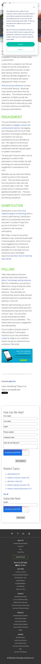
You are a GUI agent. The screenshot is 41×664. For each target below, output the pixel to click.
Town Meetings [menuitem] (20, 586)
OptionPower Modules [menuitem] (20, 621)
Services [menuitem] (20, 594)
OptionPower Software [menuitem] (20, 618)
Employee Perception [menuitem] (20, 583)
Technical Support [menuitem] (20, 637)
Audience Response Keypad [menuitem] (20, 624)
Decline (20, 49)
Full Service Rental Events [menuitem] (20, 596)
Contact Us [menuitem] (20, 546)
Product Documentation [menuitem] (20, 640)
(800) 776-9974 (21, 565)
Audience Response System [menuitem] (20, 543)
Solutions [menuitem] (20, 569)
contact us (5, 338)
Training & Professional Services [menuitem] (20, 608)
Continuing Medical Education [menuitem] (20, 575)
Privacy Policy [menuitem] (20, 552)
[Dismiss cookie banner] (34, 7)
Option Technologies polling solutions (16, 280)
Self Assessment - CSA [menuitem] (20, 577)
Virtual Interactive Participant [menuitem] (20, 627)
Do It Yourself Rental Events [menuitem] (20, 599)
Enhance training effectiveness (19, 489)
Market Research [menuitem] (20, 580)
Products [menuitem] (20, 613)
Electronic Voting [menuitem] (20, 589)
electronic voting (14, 481)
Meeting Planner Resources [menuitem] (20, 602)
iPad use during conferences (12, 85)
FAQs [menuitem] (20, 649)
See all (5, 494)
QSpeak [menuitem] (20, 630)
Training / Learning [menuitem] (21, 572)
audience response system (18, 478)
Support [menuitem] (20, 634)
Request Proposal (20, 557)
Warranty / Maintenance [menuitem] (20, 652)
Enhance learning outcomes (18, 485)
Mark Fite (12, 381)
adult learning (13, 474)
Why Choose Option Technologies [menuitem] (20, 605)
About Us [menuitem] (20, 540)
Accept (20, 44)
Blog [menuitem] (20, 549)
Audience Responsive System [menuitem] (20, 615)
